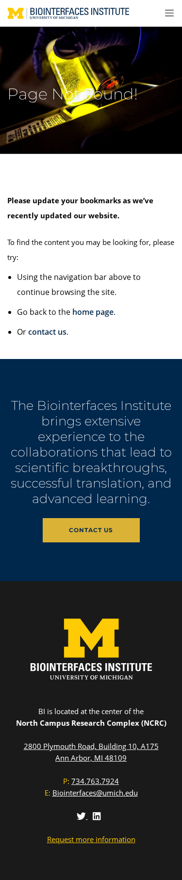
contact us (47, 331)
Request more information (91, 839)
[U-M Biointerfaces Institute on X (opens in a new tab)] (82, 816)
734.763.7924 (95, 781)
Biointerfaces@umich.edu (95, 793)
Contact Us (91, 530)
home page (93, 312)
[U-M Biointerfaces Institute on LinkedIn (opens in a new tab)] (96, 816)
